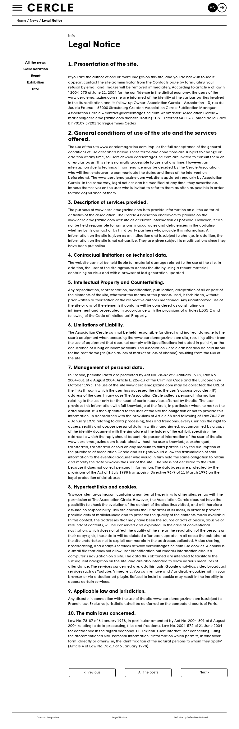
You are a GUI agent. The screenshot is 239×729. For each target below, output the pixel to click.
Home (21, 21)
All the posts (148, 672)
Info (35, 89)
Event (35, 76)
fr (222, 8)
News (34, 21)
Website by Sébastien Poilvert (191, 717)
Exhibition (35, 82)
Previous (92, 672)
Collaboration (35, 69)
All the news (35, 63)
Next (204, 672)
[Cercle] (50, 7)
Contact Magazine (48, 717)
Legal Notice (119, 717)
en (212, 8)
